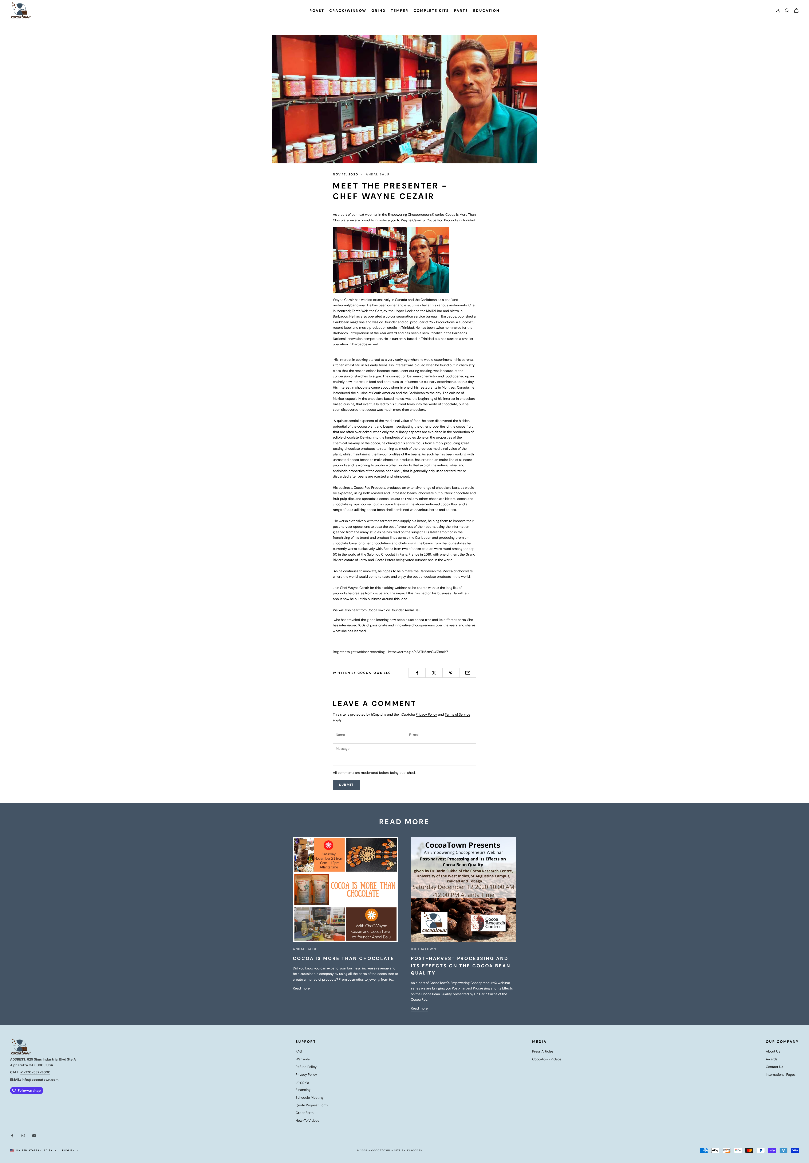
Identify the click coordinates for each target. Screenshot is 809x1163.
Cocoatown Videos (546, 1059)
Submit (346, 785)
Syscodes (414, 1150)
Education (486, 10)
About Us (773, 1051)
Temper (400, 10)
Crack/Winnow (347, 10)
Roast (316, 10)
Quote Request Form (312, 1105)
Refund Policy (306, 1067)
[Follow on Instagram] (23, 1135)
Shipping (302, 1082)
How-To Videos (307, 1120)
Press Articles (542, 1051)
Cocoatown (423, 949)
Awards (771, 1059)
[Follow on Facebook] (12, 1135)
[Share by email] (467, 672)
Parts (461, 10)
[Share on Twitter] (434, 672)
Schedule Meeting (309, 1097)
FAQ (299, 1051)
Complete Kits (431, 10)
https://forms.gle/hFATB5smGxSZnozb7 (418, 652)
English (68, 1150)
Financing (303, 1090)
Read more (301, 988)
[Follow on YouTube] (34, 1135)
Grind (378, 10)
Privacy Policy (426, 714)
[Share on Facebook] (417, 672)
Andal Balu (378, 174)
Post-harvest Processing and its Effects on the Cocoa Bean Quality (461, 966)
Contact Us (774, 1067)
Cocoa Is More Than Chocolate (343, 958)
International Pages (781, 1074)
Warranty (303, 1059)
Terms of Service (457, 714)
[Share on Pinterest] (451, 672)
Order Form (304, 1113)
